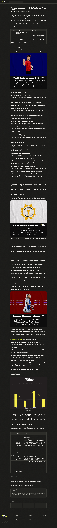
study (26, 371)
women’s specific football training (16, 339)
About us (44, 516)
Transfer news (18, 520)
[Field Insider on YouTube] (7, 522)
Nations (30, 519)
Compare (17, 519)
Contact (54, 525)
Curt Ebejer (13, 11)
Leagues (30, 516)
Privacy (46, 525)
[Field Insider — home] (4, 2)
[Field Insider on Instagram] (5, 522)
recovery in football (42, 265)
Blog (43, 519)
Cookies (48, 525)
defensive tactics (22, 190)
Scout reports (18, 516)
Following (30, 520)
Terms (51, 525)
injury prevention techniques (38, 278)
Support (44, 520)
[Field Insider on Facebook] (3, 522)
